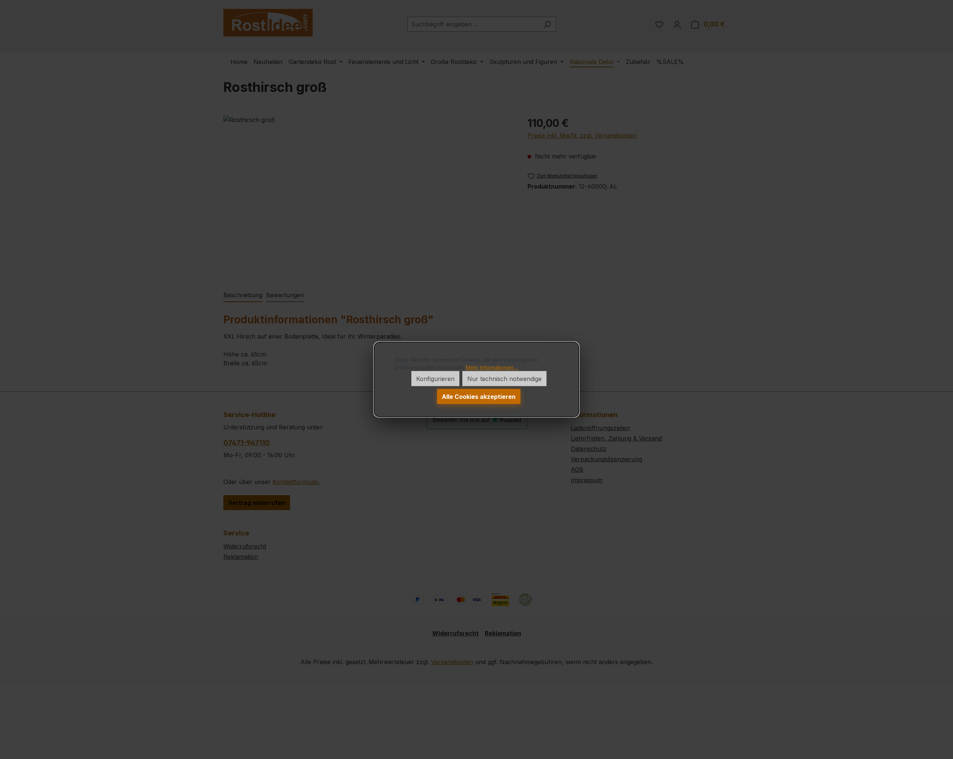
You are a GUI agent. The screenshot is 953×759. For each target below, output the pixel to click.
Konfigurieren (435, 378)
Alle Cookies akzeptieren (479, 396)
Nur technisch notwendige (504, 378)
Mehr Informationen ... (492, 367)
